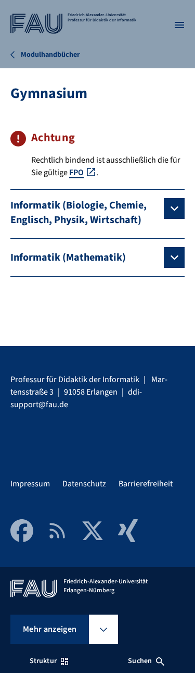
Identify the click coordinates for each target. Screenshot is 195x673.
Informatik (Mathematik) (68, 257)
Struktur (43, 661)
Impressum (30, 484)
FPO (76, 172)
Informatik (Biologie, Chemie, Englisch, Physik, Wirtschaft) (78, 212)
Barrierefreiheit (146, 484)
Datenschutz (84, 484)
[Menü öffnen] (179, 25)
